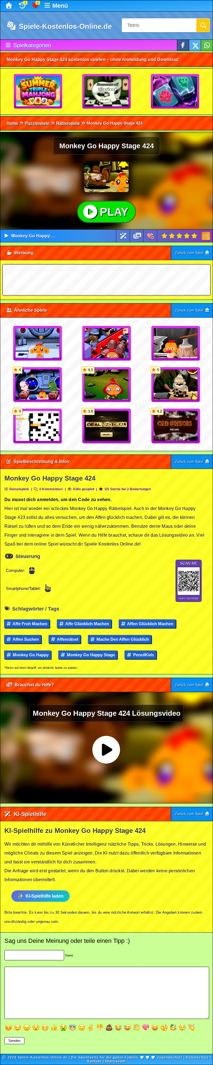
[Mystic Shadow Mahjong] (175, 92)
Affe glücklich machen (86, 623)
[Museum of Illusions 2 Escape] (107, 92)
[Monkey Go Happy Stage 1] (38, 343)
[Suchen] (203, 25)
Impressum (115, 1061)
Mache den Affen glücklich (122, 639)
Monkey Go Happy (30, 654)
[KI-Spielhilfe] (123, 236)
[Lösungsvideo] (137, 236)
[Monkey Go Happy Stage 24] (107, 343)
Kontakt (94, 1061)
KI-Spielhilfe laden (45, 896)
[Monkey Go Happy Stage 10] (176, 343)
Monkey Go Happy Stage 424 (41, 235)
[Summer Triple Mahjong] (38, 92)
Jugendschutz (169, 1057)
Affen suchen (25, 639)
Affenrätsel (67, 639)
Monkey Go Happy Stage (90, 654)
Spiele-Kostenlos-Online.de (64, 26)
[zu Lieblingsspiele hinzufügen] (150, 236)
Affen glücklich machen (149, 623)
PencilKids (143, 654)
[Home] (9, 5)
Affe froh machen (29, 623)
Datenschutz (197, 1057)
